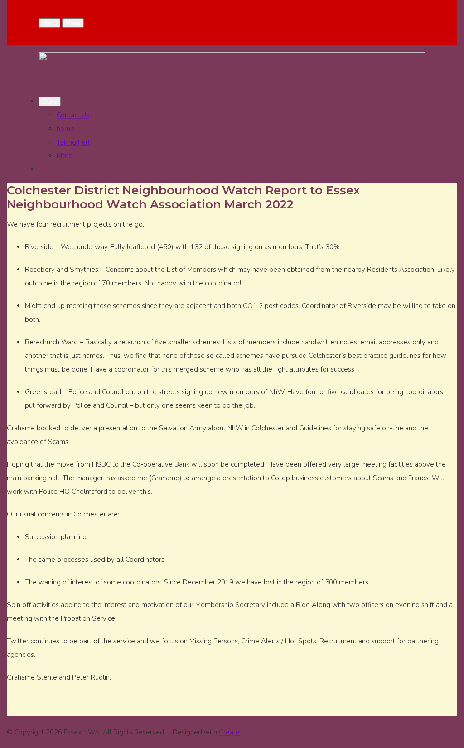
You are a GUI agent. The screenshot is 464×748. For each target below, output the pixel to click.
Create (229, 732)
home (65, 128)
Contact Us (73, 115)
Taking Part (73, 142)
